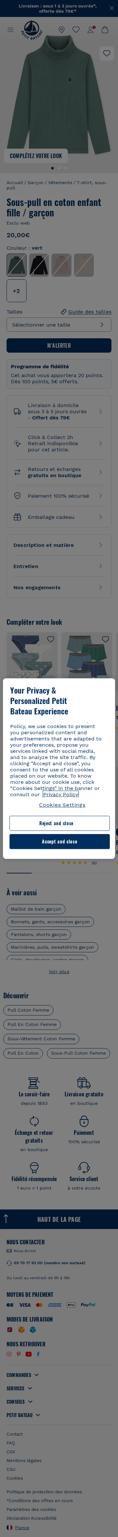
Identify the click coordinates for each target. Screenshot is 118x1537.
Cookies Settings (62, 805)
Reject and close (56, 823)
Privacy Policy (60, 794)
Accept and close (59, 841)
